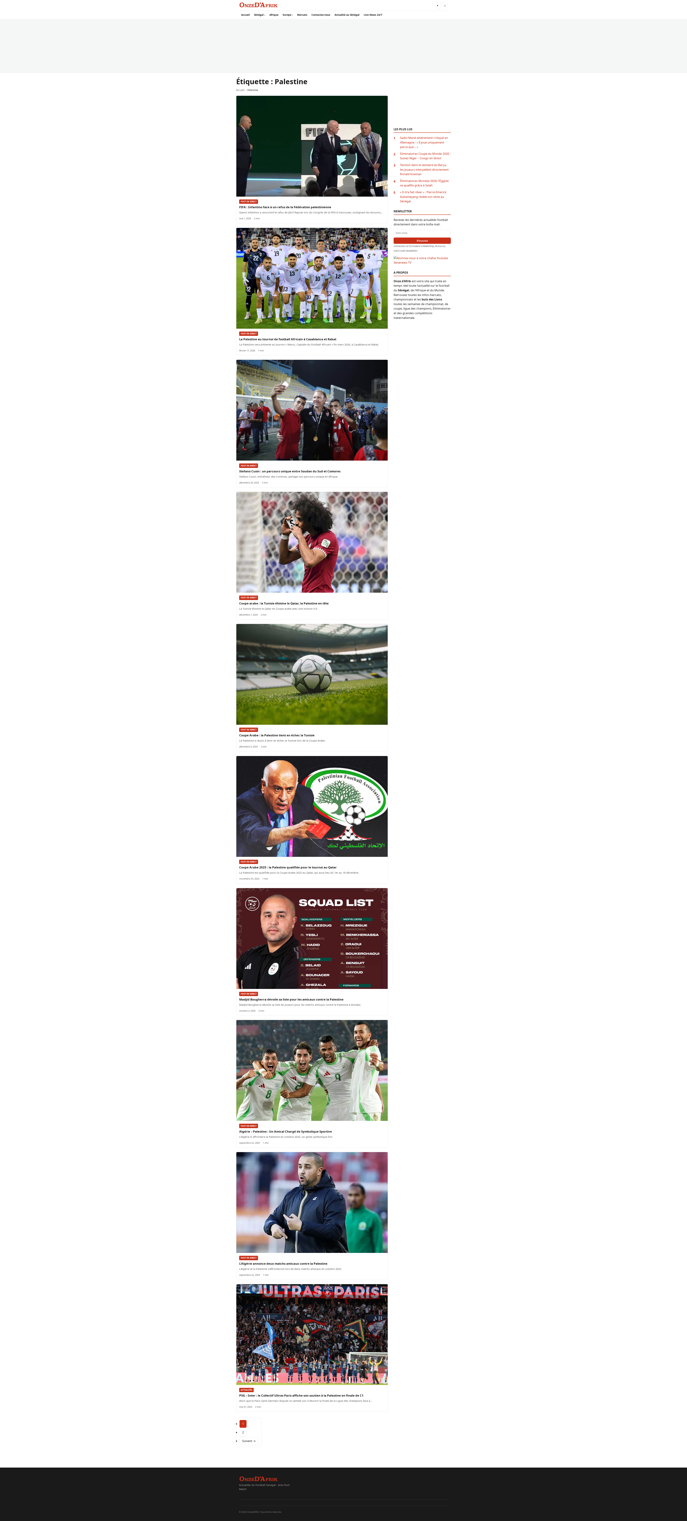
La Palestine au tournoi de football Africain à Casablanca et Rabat (287, 339)
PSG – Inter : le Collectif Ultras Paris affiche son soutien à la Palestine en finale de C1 (301, 1395)
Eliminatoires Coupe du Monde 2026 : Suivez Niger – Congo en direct (425, 156)
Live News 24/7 (373, 14)
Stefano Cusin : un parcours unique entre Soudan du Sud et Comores (289, 471)
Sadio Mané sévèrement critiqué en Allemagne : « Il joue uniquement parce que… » (424, 142)
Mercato (302, 14)
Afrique (273, 14)
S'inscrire (422, 240)
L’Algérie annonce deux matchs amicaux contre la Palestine (283, 1263)
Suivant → (249, 1441)
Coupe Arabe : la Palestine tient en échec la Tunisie (277, 735)
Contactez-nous (320, 14)
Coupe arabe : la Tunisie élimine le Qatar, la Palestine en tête (284, 603)
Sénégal (259, 14)
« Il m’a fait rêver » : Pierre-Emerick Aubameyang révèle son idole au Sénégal (423, 196)
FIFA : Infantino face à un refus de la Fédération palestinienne (285, 207)
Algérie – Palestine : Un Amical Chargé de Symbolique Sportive (285, 1131)
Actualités (246, 1390)
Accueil (245, 14)
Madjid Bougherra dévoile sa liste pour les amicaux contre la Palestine (291, 999)
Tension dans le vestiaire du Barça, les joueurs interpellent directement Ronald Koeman (424, 169)
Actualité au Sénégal (347, 14)
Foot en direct (249, 201)
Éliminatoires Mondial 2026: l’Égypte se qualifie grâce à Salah (424, 183)
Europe (287, 14)
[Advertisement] (343, 46)
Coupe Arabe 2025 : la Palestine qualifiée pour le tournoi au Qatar (288, 867)
